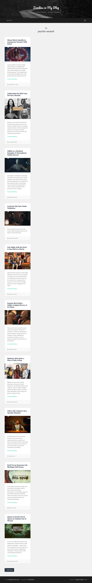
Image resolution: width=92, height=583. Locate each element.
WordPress (31, 579)
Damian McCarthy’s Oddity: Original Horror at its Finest (17, 305)
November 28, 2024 (13, 238)
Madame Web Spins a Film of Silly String (15, 359)
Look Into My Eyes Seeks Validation (17, 207)
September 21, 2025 (13, 84)
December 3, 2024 (13, 197)
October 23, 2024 (13, 294)
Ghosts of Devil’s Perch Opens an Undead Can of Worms (16, 519)
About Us (9, 20)
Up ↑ (86, 579)
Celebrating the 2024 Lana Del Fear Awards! (17, 94)
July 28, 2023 (12, 456)
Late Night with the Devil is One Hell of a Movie (17, 248)
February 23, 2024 (13, 402)
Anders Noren (80, 579)
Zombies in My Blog (46, 7)
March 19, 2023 (12, 508)
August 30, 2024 (12, 349)
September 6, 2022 (13, 561)
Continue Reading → (12, 79)
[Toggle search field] (85, 20)
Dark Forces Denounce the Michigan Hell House (17, 466)
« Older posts (9, 570)
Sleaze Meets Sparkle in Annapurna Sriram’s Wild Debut (17, 42)
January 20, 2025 (13, 142)
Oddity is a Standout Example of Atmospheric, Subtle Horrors (17, 153)
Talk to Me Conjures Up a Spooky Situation (17, 412)
